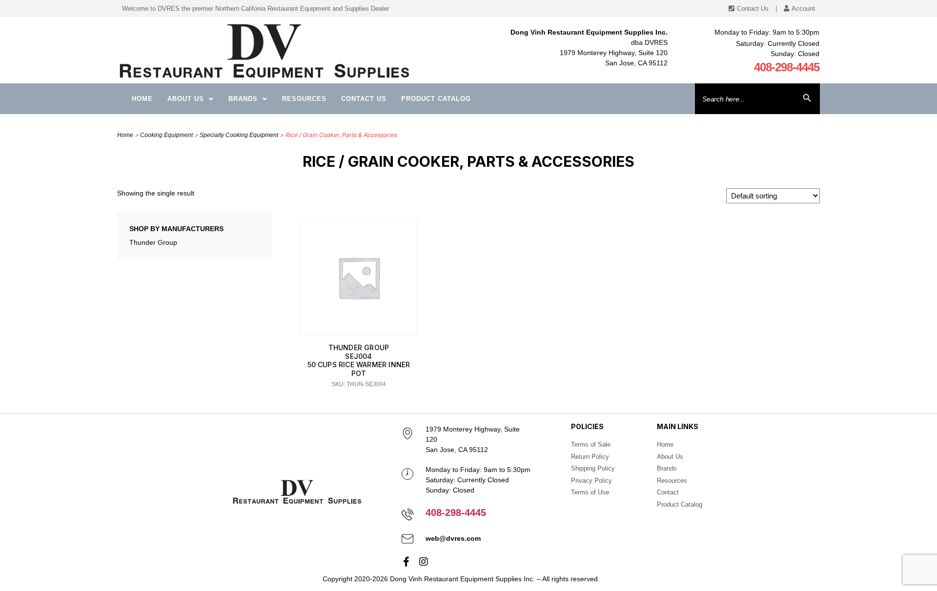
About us (185, 99)
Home (142, 99)
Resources (304, 99)
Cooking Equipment (166, 135)
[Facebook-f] (406, 562)
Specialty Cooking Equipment (239, 135)
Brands (243, 99)
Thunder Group (153, 242)
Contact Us (364, 99)
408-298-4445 (786, 67)
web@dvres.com (453, 538)
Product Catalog (436, 99)
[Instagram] (423, 562)
